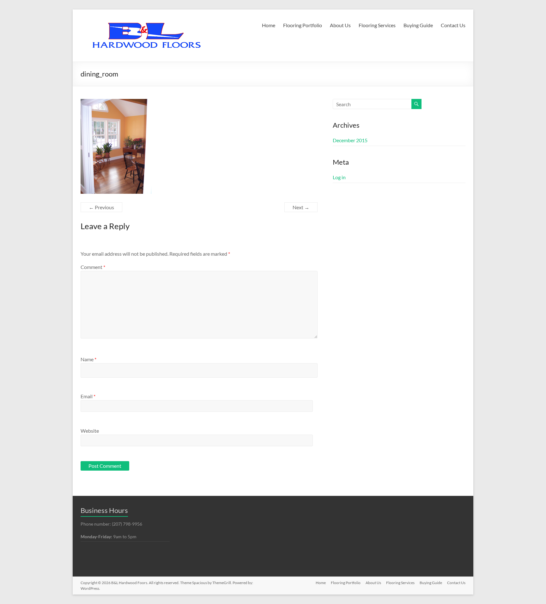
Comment (93, 267)
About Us (340, 25)
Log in (339, 177)
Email (88, 396)
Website (90, 431)
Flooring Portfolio (302, 25)
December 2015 (350, 140)
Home (268, 25)
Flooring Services (377, 25)
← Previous (101, 207)
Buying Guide (418, 25)
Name (88, 359)
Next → (301, 207)
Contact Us (453, 25)
